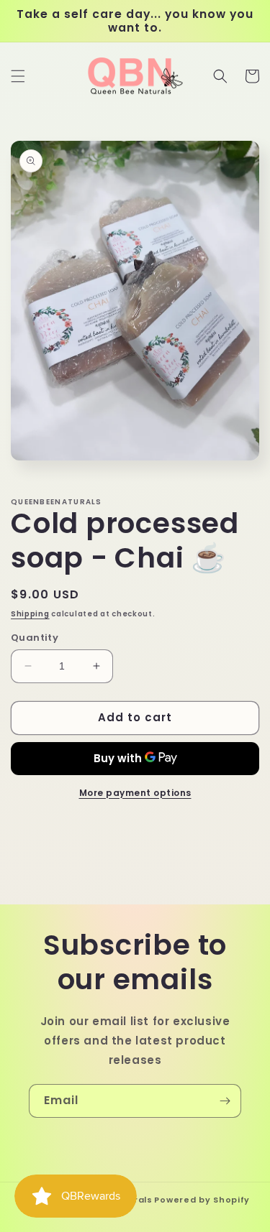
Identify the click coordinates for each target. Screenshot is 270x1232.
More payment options (135, 793)
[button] (18, 76)
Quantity (34, 637)
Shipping (30, 613)
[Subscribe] (224, 1101)
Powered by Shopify (202, 1199)
